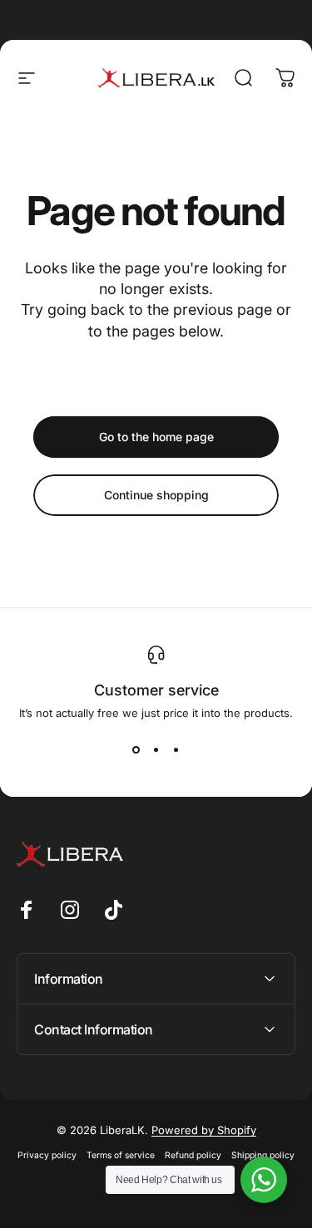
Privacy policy (47, 1155)
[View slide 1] (136, 749)
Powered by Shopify (203, 1130)
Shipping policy (263, 1155)
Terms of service (121, 1155)
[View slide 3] (176, 749)
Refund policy (193, 1155)
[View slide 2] (156, 749)
